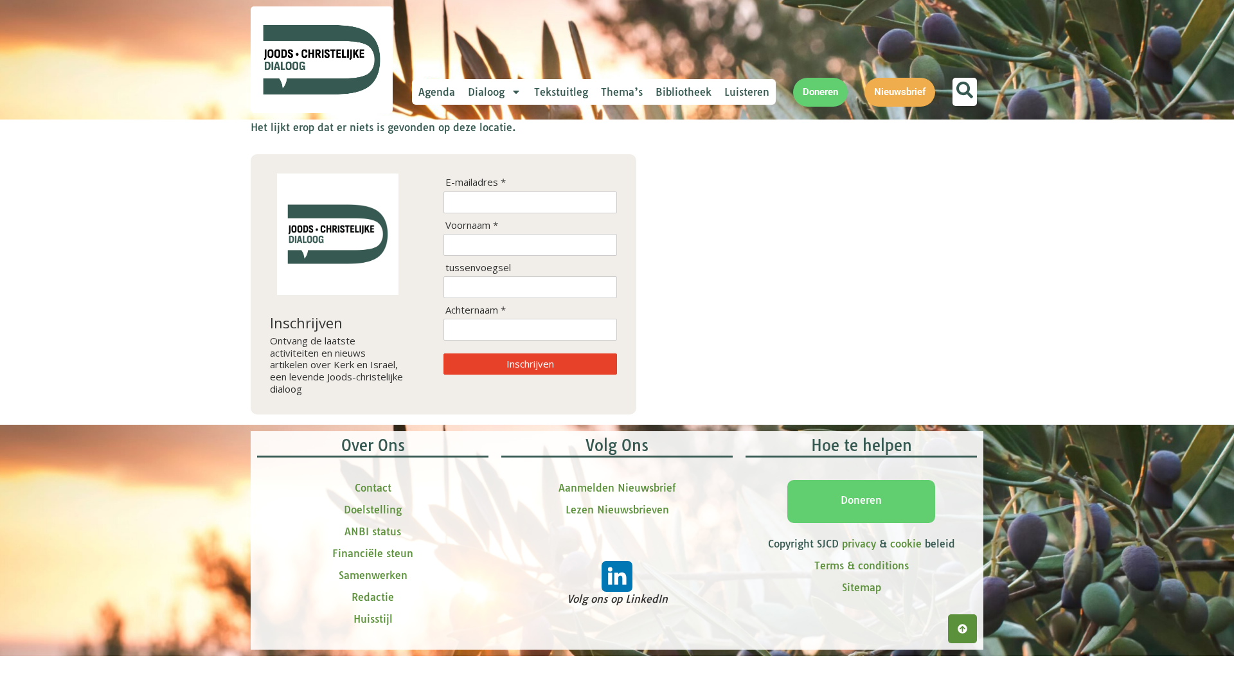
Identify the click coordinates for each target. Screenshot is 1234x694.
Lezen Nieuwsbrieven (617, 509)
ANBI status (372, 531)
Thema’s (622, 91)
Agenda (436, 91)
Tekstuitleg (561, 91)
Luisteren (746, 91)
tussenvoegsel (478, 268)
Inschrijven (530, 363)
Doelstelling (373, 509)
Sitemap (861, 587)
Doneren (861, 500)
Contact (373, 487)
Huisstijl (373, 618)
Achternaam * (475, 310)
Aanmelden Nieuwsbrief (617, 487)
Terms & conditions (861, 565)
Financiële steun (372, 553)
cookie (906, 543)
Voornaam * (471, 225)
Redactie (373, 597)
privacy (859, 543)
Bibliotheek (683, 91)
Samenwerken (373, 575)
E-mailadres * (475, 182)
